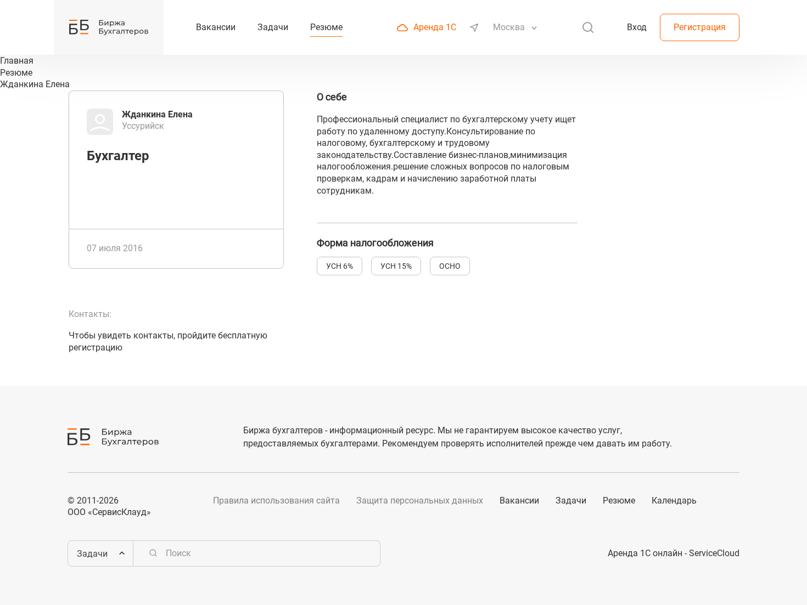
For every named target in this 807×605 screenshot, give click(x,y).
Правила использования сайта (276, 500)
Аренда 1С (434, 27)
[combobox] (510, 27)
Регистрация (700, 27)
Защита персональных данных (419, 500)
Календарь (674, 500)
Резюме (619, 500)
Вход (637, 27)
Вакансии (519, 500)
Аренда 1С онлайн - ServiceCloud (673, 553)
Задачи (571, 500)
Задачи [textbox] (92, 554)
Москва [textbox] (509, 27)
